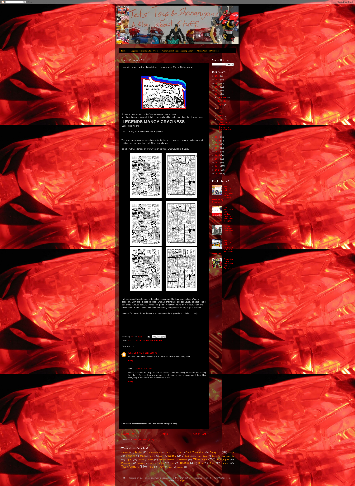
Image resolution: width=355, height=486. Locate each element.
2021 (217, 94)
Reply (130, 360)
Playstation (126, 463)
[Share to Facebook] (161, 336)
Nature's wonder (166, 460)
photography (222, 459)
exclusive (130, 456)
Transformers (156, 340)
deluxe (231, 452)
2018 (217, 144)
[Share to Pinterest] (164, 336)
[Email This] (153, 336)
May (219, 112)
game (188, 456)
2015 (217, 155)
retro (172, 463)
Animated (125, 452)
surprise (225, 463)
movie (150, 460)
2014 (217, 159)
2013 (217, 163)
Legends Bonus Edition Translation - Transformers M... (224, 127)
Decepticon (215, 452)
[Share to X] (159, 336)
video (170, 467)
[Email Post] (149, 336)
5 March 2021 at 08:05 (143, 369)
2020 (217, 137)
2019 (217, 141)
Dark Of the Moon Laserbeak (228, 228)
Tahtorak (132, 353)
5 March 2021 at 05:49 (147, 353)
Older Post (199, 433)
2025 (217, 80)
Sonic (212, 463)
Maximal (141, 460)
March (220, 116)
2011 (217, 170)
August (220, 105)
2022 (217, 91)
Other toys (200, 459)
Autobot (138, 452)
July (219, 108)
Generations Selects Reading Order (177, 50)
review (184, 463)
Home (123, 50)
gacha (161, 456)
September (222, 101)
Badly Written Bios (155, 452)
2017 (217, 148)
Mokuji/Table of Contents (208, 50)
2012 (217, 166)
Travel (151, 466)
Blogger (182, 480)
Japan (129, 459)
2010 (217, 174)
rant (152, 463)
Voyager (180, 467)
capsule (179, 453)
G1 (147, 340)
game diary (202, 456)
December (222, 97)
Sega (201, 463)
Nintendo (183, 460)
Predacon (141, 463)
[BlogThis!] (156, 336)
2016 (217, 152)
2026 (217, 76)
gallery (171, 455)
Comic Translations (136, 340)
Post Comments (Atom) (143, 440)
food (142, 456)
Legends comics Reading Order (144, 50)
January (221, 119)
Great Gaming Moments (223, 456)
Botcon (168, 452)
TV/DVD (162, 467)
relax (161, 463)
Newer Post (128, 433)
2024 (217, 83)
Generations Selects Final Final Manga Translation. (228, 264)
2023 (217, 87)
